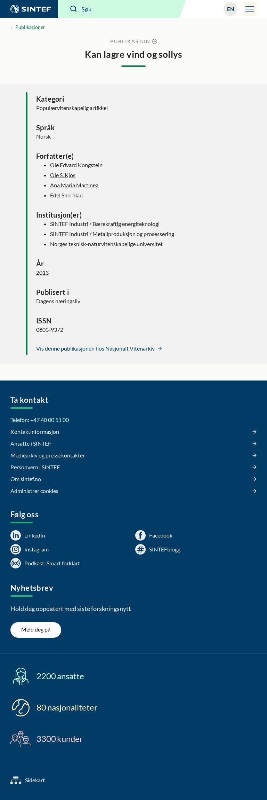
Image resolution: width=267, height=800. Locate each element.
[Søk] (73, 9)
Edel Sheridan (66, 195)
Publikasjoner (30, 27)
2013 (42, 272)
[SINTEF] (29, 9)
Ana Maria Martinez (74, 185)
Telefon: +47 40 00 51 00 (39, 419)
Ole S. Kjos (62, 175)
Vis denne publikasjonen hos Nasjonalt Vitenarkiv (96, 348)
